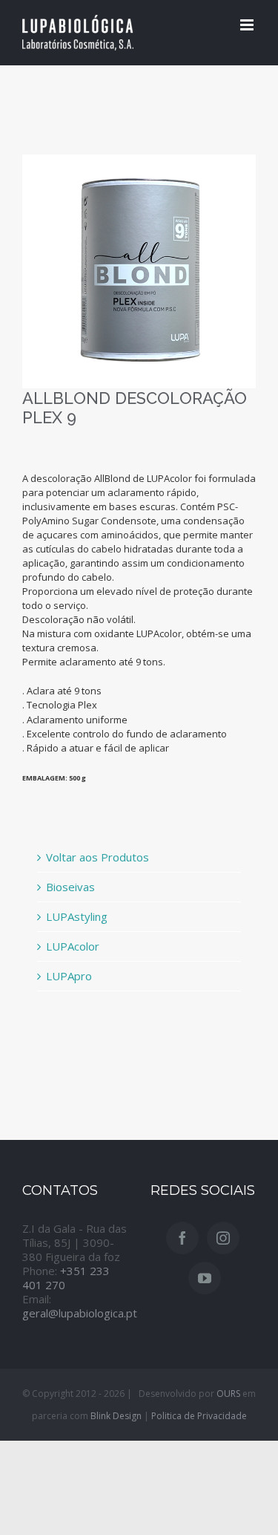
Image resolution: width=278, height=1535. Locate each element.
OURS (228, 1393)
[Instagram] (223, 1238)
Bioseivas (70, 886)
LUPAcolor (72, 946)
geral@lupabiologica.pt (79, 1313)
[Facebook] (182, 1238)
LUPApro (69, 975)
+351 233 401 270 (66, 1277)
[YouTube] (204, 1278)
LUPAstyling (76, 916)
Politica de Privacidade (199, 1415)
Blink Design (116, 1415)
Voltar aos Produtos (97, 857)
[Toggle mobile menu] (248, 25)
